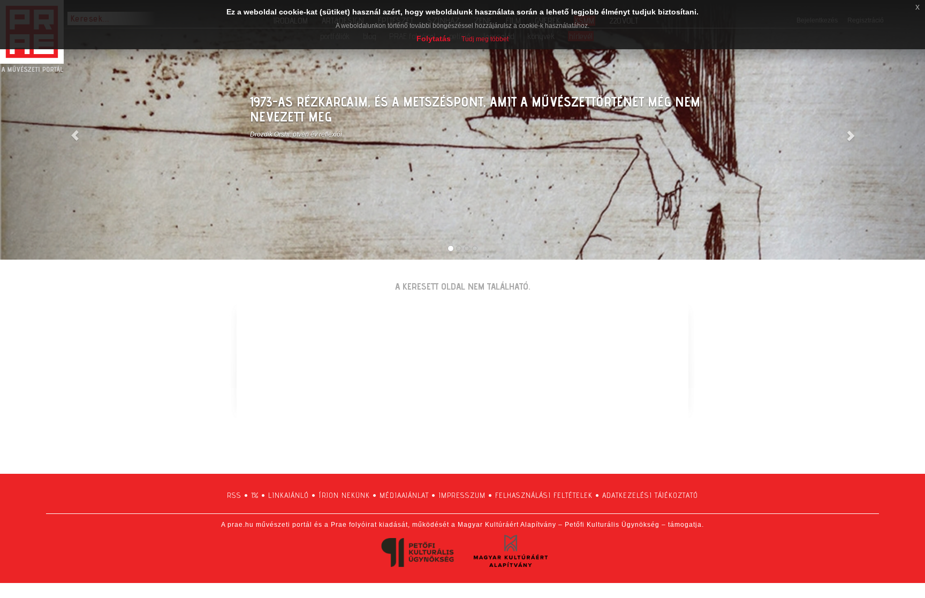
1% (255, 495)
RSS (234, 495)
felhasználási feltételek (544, 495)
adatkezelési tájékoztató (650, 495)
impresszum (462, 495)
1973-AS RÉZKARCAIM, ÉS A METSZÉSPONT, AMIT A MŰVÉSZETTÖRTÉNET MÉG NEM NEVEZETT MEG (475, 109)
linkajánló (288, 495)
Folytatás (433, 38)
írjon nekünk (344, 495)
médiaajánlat (404, 495)
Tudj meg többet (485, 39)
